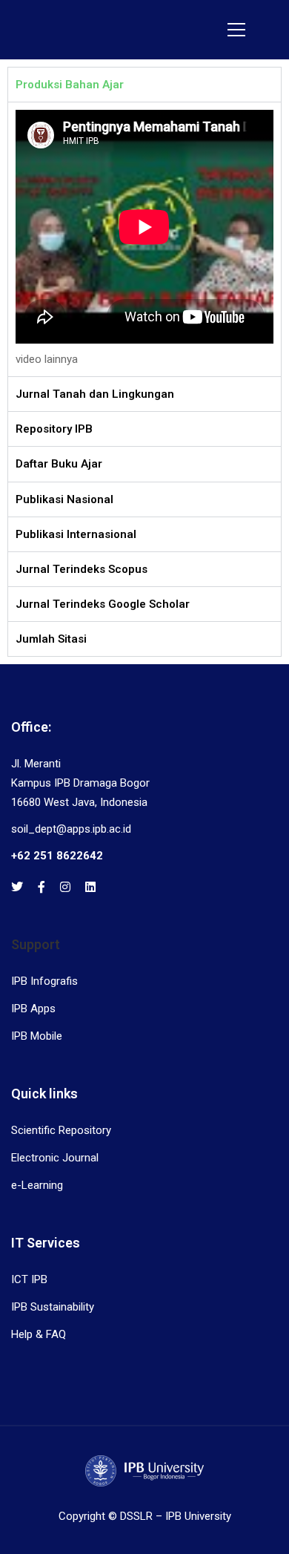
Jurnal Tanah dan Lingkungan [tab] (95, 394)
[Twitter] (17, 886)
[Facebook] (41, 886)
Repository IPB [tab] (54, 429)
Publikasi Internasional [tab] (76, 534)
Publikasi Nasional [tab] (64, 499)
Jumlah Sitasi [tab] (51, 639)
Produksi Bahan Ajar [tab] (70, 84)
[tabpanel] (144, 239)
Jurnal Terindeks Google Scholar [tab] (103, 604)
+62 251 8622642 (57, 855)
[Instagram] (65, 886)
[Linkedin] (90, 886)
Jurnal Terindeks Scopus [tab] (81, 569)
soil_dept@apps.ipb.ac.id (71, 829)
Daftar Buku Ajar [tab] (59, 464)
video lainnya (47, 359)
